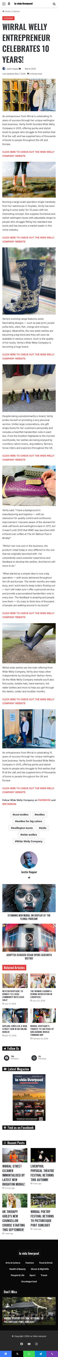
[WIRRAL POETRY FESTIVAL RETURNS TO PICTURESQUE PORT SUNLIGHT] (43, 1201)
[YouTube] (29, 1344)
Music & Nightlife (40, 1269)
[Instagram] (36, 1344)
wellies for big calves (29, 821)
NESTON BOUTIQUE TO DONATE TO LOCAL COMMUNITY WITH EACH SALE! (13, 995)
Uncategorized (29, 1281)
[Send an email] (20, 69)
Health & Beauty (17, 1269)
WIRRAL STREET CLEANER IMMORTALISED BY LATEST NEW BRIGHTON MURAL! (13, 1175)
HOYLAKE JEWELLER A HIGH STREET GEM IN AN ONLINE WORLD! (14, 1028)
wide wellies (29, 834)
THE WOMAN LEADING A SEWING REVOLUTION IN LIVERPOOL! (41, 994)
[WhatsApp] (29, 1354)
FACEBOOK (44, 800)
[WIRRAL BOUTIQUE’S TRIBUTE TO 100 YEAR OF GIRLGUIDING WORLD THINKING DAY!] (43, 1015)
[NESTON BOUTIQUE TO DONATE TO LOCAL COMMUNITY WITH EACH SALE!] (15, 980)
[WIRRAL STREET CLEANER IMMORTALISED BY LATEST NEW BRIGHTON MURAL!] (14, 1155)
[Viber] (52, 1354)
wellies (40, 814)
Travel (44, 1275)
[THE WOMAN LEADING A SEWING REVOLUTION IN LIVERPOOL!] (43, 980)
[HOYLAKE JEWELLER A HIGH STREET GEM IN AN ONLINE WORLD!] (15, 1015)
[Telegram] (40, 1354)
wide (43, 827)
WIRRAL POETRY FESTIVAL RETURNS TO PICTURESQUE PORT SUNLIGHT (42, 1218)
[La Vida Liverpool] (20, 3)
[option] (29, 1311)
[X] (17, 1354)
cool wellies (21, 814)
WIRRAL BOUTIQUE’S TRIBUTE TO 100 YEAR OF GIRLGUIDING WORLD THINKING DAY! (42, 1030)
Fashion (16, 11)
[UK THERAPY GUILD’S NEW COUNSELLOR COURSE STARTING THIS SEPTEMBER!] (14, 1201)
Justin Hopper (12, 69)
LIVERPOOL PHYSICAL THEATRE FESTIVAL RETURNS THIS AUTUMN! (42, 1173)
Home (7, 11)
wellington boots (23, 827)
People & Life (17, 1275)
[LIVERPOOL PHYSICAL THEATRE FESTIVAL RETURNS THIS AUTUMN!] (43, 1155)
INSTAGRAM (9, 804)
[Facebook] (21, 1344)
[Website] (29, 877)
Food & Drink (46, 1262)
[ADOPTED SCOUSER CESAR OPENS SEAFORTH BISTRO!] (29, 938)
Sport (32, 1275)
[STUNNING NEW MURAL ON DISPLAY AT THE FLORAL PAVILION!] (29, 898)
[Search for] (54, 4)
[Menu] (3, 4)
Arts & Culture (13, 1262)
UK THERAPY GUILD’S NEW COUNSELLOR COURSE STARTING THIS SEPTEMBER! (13, 1220)
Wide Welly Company (29, 841)
